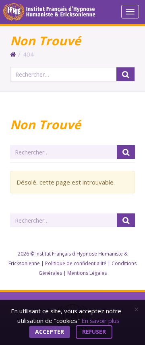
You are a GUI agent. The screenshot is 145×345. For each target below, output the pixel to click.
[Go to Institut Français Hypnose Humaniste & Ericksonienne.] (13, 54)
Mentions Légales (87, 273)
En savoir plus (100, 321)
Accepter (49, 331)
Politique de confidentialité (75, 263)
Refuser (94, 331)
